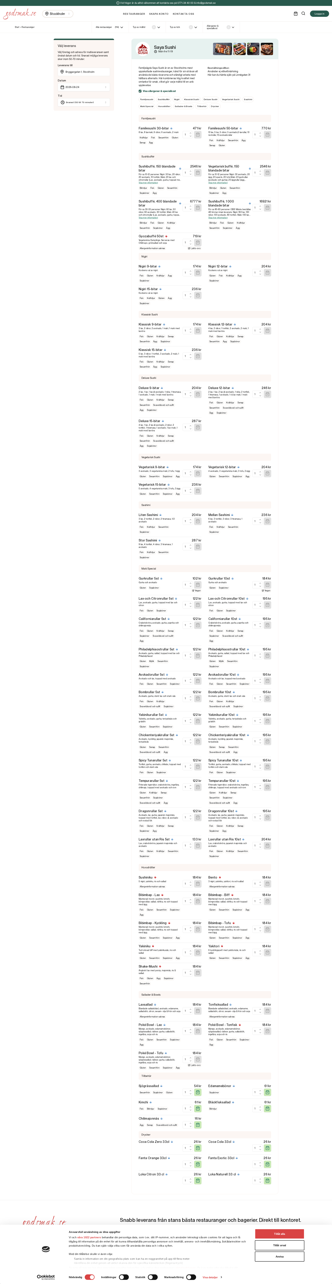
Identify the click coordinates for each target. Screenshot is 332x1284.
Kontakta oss (183, 13)
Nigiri (177, 99)
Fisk (153, 137)
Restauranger (134, 13)
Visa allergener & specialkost (159, 91)
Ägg (151, 143)
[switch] (124, 1277)
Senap (143, 143)
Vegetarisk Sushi (231, 99)
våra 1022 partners (89, 1237)
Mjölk (151, 661)
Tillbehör (202, 106)
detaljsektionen (186, 1267)
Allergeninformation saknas (152, 248)
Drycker (215, 106)
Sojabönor (144, 193)
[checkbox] (140, 91)
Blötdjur (143, 188)
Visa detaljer (210, 1277)
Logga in (319, 13)
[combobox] (57, 13)
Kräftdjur (144, 137)
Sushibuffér (164, 99)
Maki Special (147, 106)
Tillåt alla (279, 1233)
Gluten (175, 137)
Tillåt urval (279, 1245)
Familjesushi (146, 99)
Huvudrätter (164, 106)
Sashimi (248, 99)
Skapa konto (159, 13)
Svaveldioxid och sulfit (163, 405)
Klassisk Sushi (191, 99)
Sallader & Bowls (183, 106)
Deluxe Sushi (211, 99)
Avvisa (280, 1256)
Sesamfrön (163, 137)
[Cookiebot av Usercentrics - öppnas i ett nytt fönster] (46, 1277)
